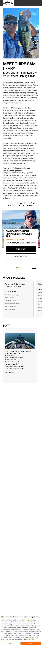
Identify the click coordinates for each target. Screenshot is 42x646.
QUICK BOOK (21, 249)
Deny (10, 643)
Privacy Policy (30, 639)
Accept (31, 643)
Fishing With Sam (29, 620)
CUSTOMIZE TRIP (21, 256)
